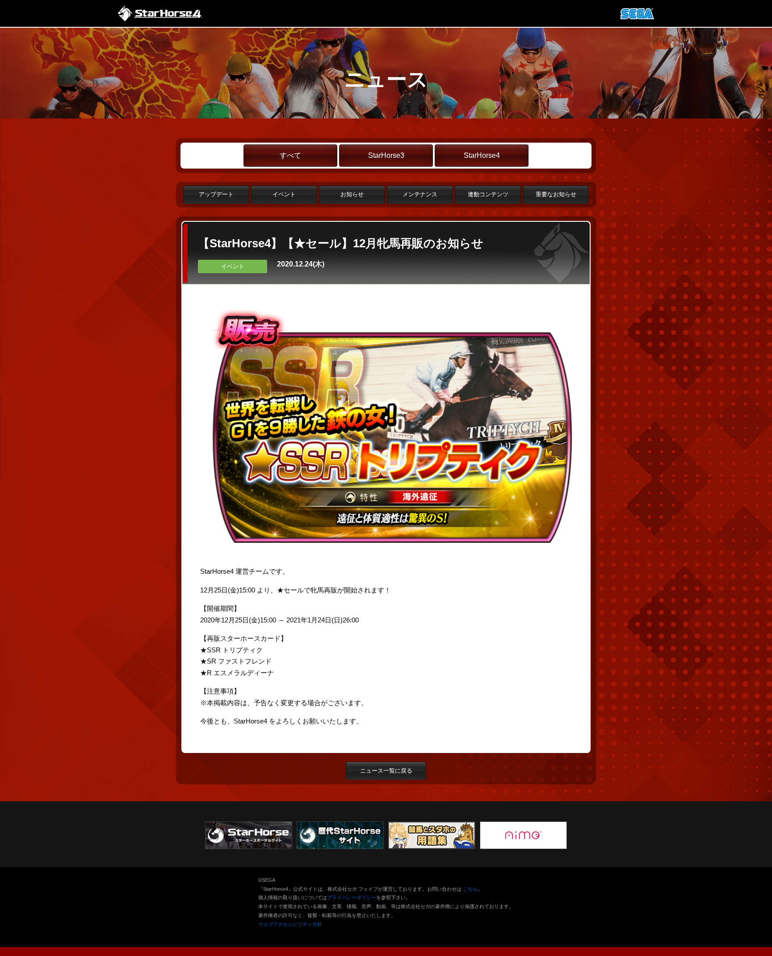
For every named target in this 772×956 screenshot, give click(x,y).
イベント (284, 194)
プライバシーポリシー (351, 897)
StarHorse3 (386, 155)
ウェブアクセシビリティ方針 (290, 924)
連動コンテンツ (488, 194)
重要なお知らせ (556, 194)
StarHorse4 (482, 155)
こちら (470, 889)
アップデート (216, 194)
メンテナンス (420, 194)
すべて (290, 155)
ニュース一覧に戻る (386, 770)
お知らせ (352, 194)
